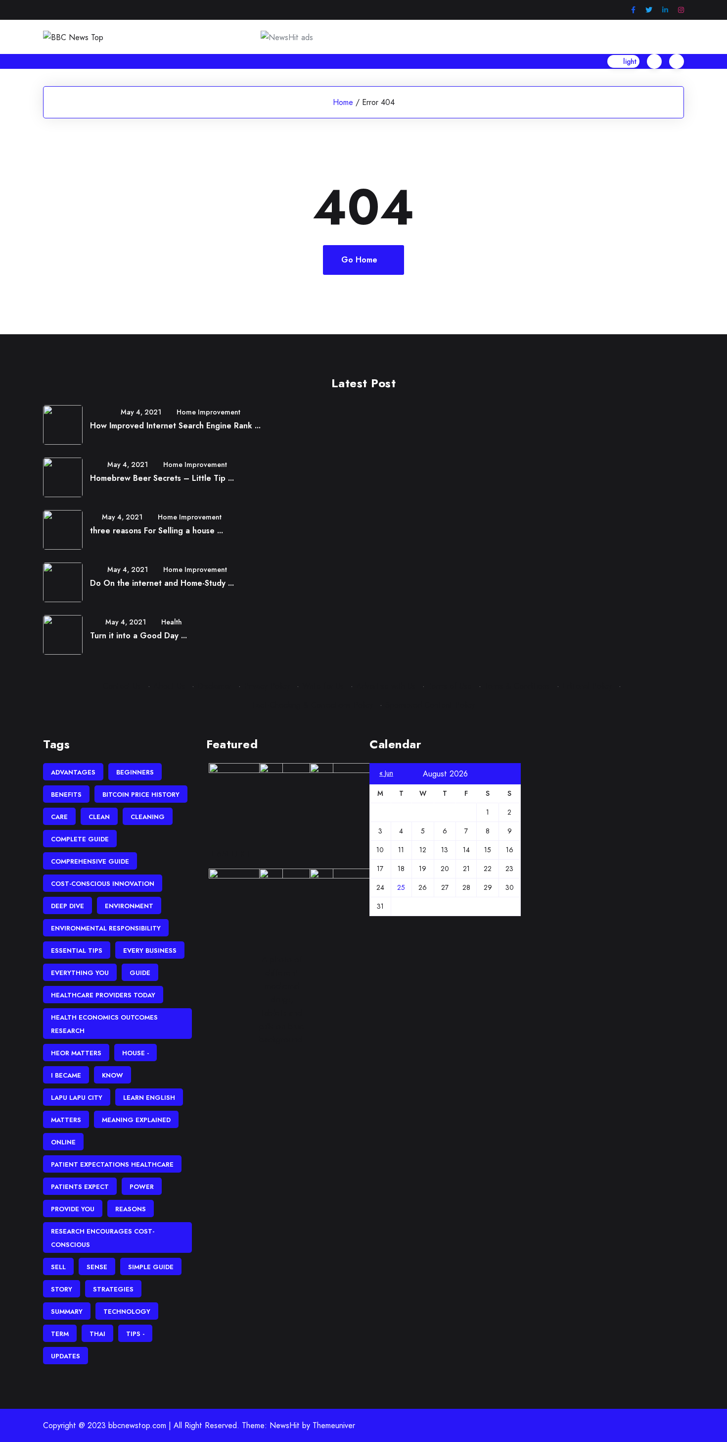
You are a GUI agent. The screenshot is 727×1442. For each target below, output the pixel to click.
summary (67, 1311)
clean (99, 817)
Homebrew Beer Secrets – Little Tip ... (162, 478)
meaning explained (136, 1120)
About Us (169, 686)
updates (65, 1356)
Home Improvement (208, 412)
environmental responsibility (106, 928)
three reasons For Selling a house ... (156, 530)
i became (66, 1075)
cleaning (148, 817)
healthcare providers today (103, 995)
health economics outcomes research (104, 1024)
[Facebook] (633, 10)
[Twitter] (648, 10)
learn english (149, 1097)
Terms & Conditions (517, 686)
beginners (135, 772)
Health (171, 622)
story (61, 1289)
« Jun (386, 773)
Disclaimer (214, 686)
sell (58, 1267)
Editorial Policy (587, 686)
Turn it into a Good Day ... (138, 635)
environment (129, 906)
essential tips (76, 950)
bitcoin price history (141, 794)
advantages (73, 772)
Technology (126, 1311)
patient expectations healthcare (112, 1164)
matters (66, 1120)
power (142, 1186)
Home (343, 102)
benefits (66, 794)
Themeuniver (334, 1425)
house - (135, 1053)
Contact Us (122, 686)
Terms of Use (450, 686)
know (112, 1075)
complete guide (80, 839)
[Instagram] (681, 10)
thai (97, 1334)
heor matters (76, 1053)
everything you (80, 973)
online (63, 1142)
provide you (72, 1209)
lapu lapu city (76, 1097)
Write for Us (323, 686)
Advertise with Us (385, 686)
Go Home (359, 259)
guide (140, 973)
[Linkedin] (665, 10)
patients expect (80, 1186)
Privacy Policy (267, 686)
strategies (113, 1289)
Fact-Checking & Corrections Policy (312, 705)
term (60, 1334)
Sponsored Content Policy (430, 705)
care (59, 817)
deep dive (67, 906)
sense (97, 1267)
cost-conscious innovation (102, 883)
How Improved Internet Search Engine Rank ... (175, 425)
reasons (130, 1209)
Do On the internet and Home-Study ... (162, 583)
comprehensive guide (90, 861)
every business (150, 950)
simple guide (151, 1267)
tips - (135, 1334)
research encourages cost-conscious (102, 1238)
